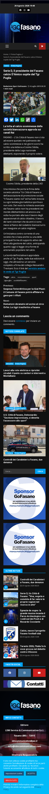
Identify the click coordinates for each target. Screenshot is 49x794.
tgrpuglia (7, 280)
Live (42, 46)
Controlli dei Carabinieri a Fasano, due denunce (24, 440)
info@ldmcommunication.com (24, 746)
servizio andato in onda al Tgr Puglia (24, 270)
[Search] (35, 46)
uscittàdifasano (20, 280)
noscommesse (24, 277)
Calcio (6, 66)
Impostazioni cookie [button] (14, 773)
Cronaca (9, 453)
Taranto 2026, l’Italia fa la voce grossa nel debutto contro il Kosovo (10, 633)
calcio (13, 277)
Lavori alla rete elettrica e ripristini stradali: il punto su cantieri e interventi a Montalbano (24, 351)
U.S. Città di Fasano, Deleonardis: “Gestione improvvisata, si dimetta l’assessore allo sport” (24, 396)
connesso (21, 320)
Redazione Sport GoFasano (15, 86)
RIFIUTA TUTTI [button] (11, 780)
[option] (24, 583)
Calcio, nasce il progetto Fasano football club (10, 616)
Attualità (9, 364)
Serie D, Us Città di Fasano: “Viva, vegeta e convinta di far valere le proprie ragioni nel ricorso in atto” (10, 582)
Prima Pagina (16, 66)
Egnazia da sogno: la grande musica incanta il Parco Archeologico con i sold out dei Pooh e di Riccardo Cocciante (10, 599)
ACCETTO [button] (31, 773)
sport (34, 277)
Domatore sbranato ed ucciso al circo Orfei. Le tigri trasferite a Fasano (23, 304)
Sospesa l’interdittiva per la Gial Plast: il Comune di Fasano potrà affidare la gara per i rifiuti (24, 290)
